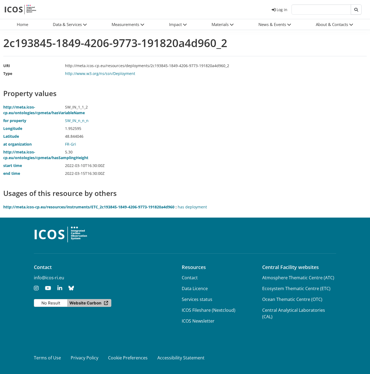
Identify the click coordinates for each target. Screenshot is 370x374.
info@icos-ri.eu (49, 278)
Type (7, 73)
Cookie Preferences (128, 358)
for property (14, 120)
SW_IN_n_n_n (77, 120)
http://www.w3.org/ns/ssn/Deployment (100, 73)
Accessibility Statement (181, 358)
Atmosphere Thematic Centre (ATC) (298, 278)
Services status (197, 299)
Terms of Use (47, 358)
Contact (190, 278)
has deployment (192, 206)
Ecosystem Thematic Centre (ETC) (296, 288)
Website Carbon (85, 303)
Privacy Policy (84, 358)
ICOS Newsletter (198, 321)
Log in (282, 9)
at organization (17, 144)
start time (12, 165)
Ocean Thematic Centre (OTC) (292, 299)
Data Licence (195, 288)
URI (6, 65)
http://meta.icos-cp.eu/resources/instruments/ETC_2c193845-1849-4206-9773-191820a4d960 (88, 206)
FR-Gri (70, 144)
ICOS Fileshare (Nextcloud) (208, 310)
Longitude (12, 128)
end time (11, 173)
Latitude (11, 136)
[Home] (20, 9)
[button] (69, 24)
